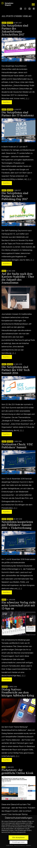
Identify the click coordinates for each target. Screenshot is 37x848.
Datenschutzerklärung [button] (19, 845)
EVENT (4, 23)
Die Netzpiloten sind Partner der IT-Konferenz (18, 114)
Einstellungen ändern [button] (18, 842)
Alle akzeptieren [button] (18, 838)
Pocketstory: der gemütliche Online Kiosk (17, 771)
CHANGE (4, 687)
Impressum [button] (28, 845)
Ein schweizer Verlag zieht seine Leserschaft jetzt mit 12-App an (18, 605)
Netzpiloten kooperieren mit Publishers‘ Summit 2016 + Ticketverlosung (17, 525)
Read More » (7, 102)
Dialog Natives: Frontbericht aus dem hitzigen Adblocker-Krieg (18, 692)
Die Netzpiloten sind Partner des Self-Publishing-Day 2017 (15, 196)
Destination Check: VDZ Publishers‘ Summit (17, 446)
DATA (3, 767)
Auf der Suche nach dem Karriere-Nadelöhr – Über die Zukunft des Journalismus (18, 278)
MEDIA (4, 271)
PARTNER (10, 23)
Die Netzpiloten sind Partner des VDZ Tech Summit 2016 (16, 370)
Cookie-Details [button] (9, 845)
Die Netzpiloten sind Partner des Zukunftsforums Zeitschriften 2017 (15, 30)
